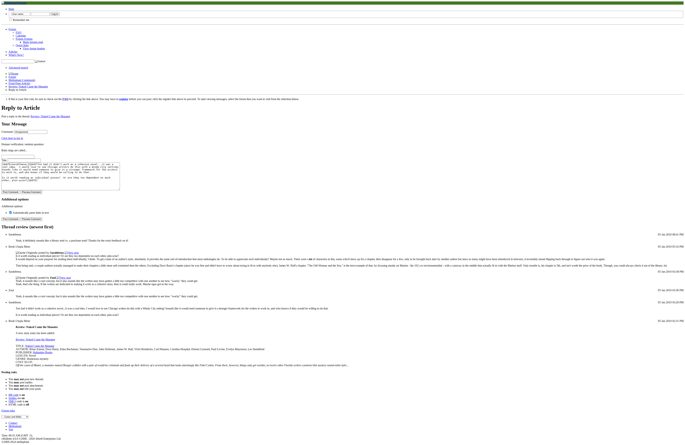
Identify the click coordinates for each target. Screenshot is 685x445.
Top (11, 429)
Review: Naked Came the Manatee (28, 86)
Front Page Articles (19, 83)
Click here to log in (12, 138)
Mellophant (15, 426)
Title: (4, 160)
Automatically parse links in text (30, 212)
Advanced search (18, 67)
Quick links (22, 45)
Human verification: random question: (22, 144)
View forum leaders (34, 48)
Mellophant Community (22, 80)
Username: (7, 131)
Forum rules (8, 410)
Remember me (20, 19)
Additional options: (12, 206)
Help (11, 9)
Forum (12, 29)
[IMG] (12, 401)
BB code (14, 394)
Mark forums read (33, 42)
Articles (13, 51)
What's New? (16, 54)
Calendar (21, 35)
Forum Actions (24, 38)
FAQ (18, 32)
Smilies (13, 398)
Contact (13, 422)
